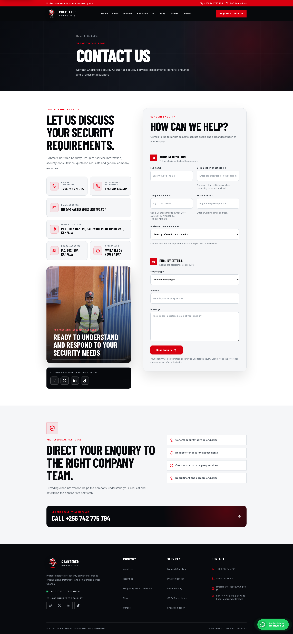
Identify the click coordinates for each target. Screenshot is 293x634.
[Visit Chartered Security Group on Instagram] (54, 381)
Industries (142, 13)
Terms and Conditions (236, 628)
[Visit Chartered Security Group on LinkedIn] (75, 381)
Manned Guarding (176, 569)
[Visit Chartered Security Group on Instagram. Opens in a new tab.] (50, 605)
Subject (154, 290)
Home (104, 13)
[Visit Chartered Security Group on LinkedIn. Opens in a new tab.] (69, 605)
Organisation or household (213, 178)
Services (127, 13)
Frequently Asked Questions (137, 588)
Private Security (175, 579)
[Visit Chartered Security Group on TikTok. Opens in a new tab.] (78, 605)
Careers (174, 13)
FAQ (154, 13)
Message (155, 309)
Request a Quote (229, 13)
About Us (128, 569)
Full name (155, 168)
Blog (162, 13)
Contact (186, 13)
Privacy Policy (215, 628)
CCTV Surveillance (177, 598)
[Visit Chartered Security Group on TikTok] (85, 381)
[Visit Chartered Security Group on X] (65, 381)
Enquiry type (157, 271)
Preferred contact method (184, 235)
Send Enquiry (164, 350)
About (115, 13)
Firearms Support (176, 608)
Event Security (174, 588)
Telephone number (167, 207)
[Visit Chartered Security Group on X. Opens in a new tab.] (59, 605)
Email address (212, 204)
